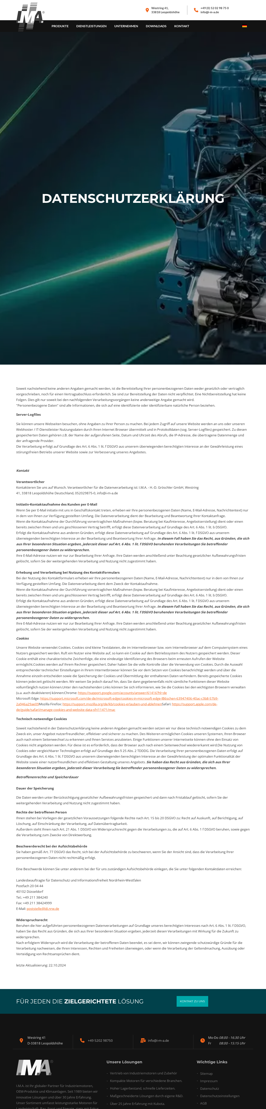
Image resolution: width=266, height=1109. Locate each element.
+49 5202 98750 (100, 1040)
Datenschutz (209, 1088)
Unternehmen (126, 26)
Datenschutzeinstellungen (220, 1096)
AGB (203, 1103)
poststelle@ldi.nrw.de (43, 908)
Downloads (156, 26)
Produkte (60, 26)
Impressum (209, 1081)
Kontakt (181, 26)
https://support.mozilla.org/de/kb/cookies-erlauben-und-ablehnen (112, 704)
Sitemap (206, 1073)
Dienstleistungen (91, 26)
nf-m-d (158, 1040)
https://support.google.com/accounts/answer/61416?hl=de (122, 693)
